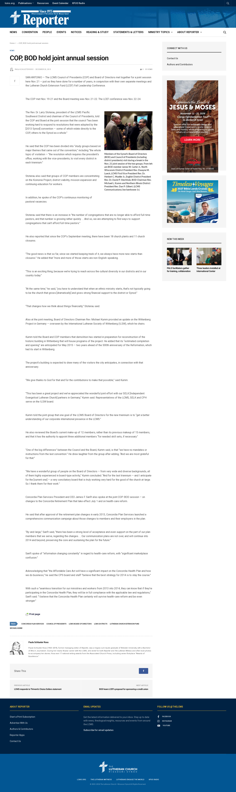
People (47, 32)
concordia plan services (32, 624)
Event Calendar (60, 3)
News (13, 32)
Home (12, 43)
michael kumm (16, 628)
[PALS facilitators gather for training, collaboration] (179, 256)
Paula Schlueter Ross (24, 69)
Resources (43, 3)
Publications (25, 3)
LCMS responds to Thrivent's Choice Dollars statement (37, 689)
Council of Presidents (56, 624)
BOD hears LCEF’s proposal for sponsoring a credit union (123, 689)
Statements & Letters (128, 32)
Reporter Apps (17, 735)
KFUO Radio (78, 3)
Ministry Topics (159, 32)
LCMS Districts (100, 624)
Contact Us (172, 58)
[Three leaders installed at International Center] (209, 256)
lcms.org (10, 3)
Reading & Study (97, 32)
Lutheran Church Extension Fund (124, 624)
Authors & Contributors (21, 729)
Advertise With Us (19, 723)
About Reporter (188, 32)
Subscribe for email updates (98, 730)
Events (61, 32)
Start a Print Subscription (22, 717)
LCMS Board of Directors (80, 624)
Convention (30, 32)
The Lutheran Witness (101, 780)
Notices (76, 32)
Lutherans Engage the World (130, 780)
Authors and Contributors (180, 64)
